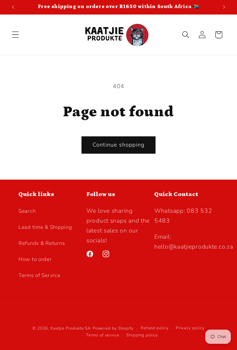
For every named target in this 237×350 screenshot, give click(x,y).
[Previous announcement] (13, 7)
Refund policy (155, 328)
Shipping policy (142, 335)
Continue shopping (118, 144)
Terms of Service (39, 275)
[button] (15, 35)
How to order (35, 259)
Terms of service (102, 335)
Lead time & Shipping (45, 227)
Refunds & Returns (42, 243)
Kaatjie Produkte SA (71, 328)
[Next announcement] (224, 7)
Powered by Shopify (113, 328)
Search (27, 211)
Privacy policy (190, 328)
